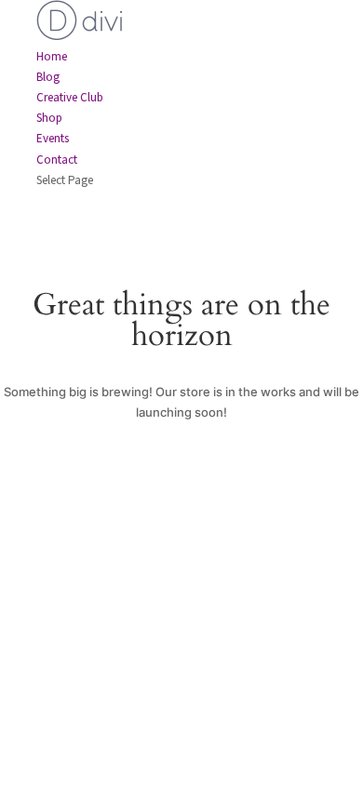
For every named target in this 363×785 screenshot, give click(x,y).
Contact (56, 159)
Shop (49, 118)
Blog (48, 77)
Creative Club (69, 97)
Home (51, 56)
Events (52, 138)
